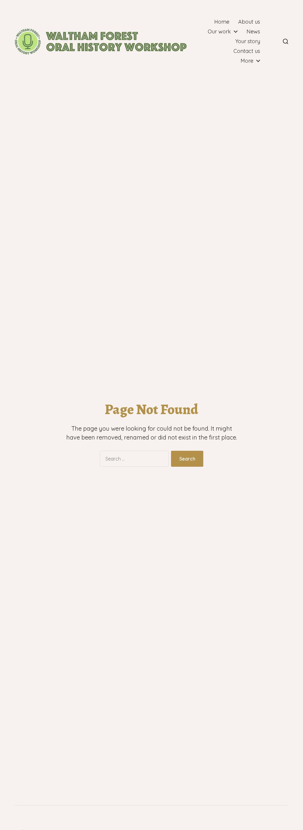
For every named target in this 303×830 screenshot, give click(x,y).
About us (249, 22)
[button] (285, 41)
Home (221, 22)
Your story (247, 41)
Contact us (246, 51)
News (253, 31)
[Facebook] (272, 41)
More (247, 61)
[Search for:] (133, 460)
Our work (219, 31)
